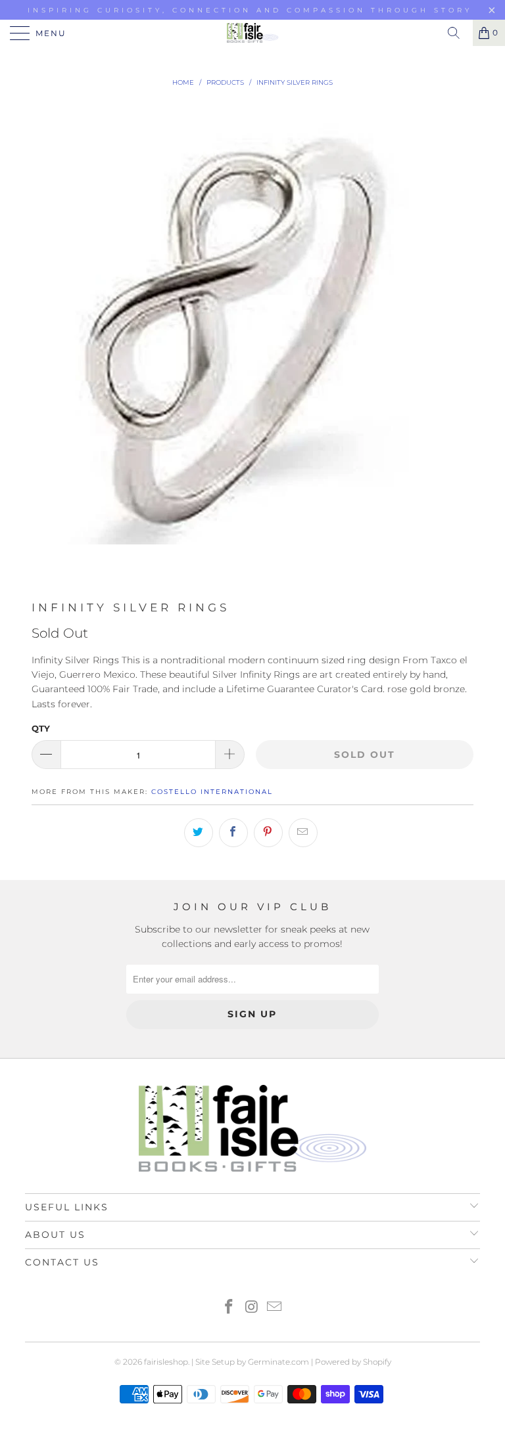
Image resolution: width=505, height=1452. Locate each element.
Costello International (212, 791)
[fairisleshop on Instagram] (252, 1308)
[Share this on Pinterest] (268, 832)
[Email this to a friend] (303, 832)
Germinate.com (278, 1362)
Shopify (377, 1362)
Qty (41, 728)
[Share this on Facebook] (233, 832)
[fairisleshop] (252, 33)
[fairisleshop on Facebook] (229, 1308)
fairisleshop (166, 1362)
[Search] (458, 33)
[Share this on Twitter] (198, 832)
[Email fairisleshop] (275, 1308)
